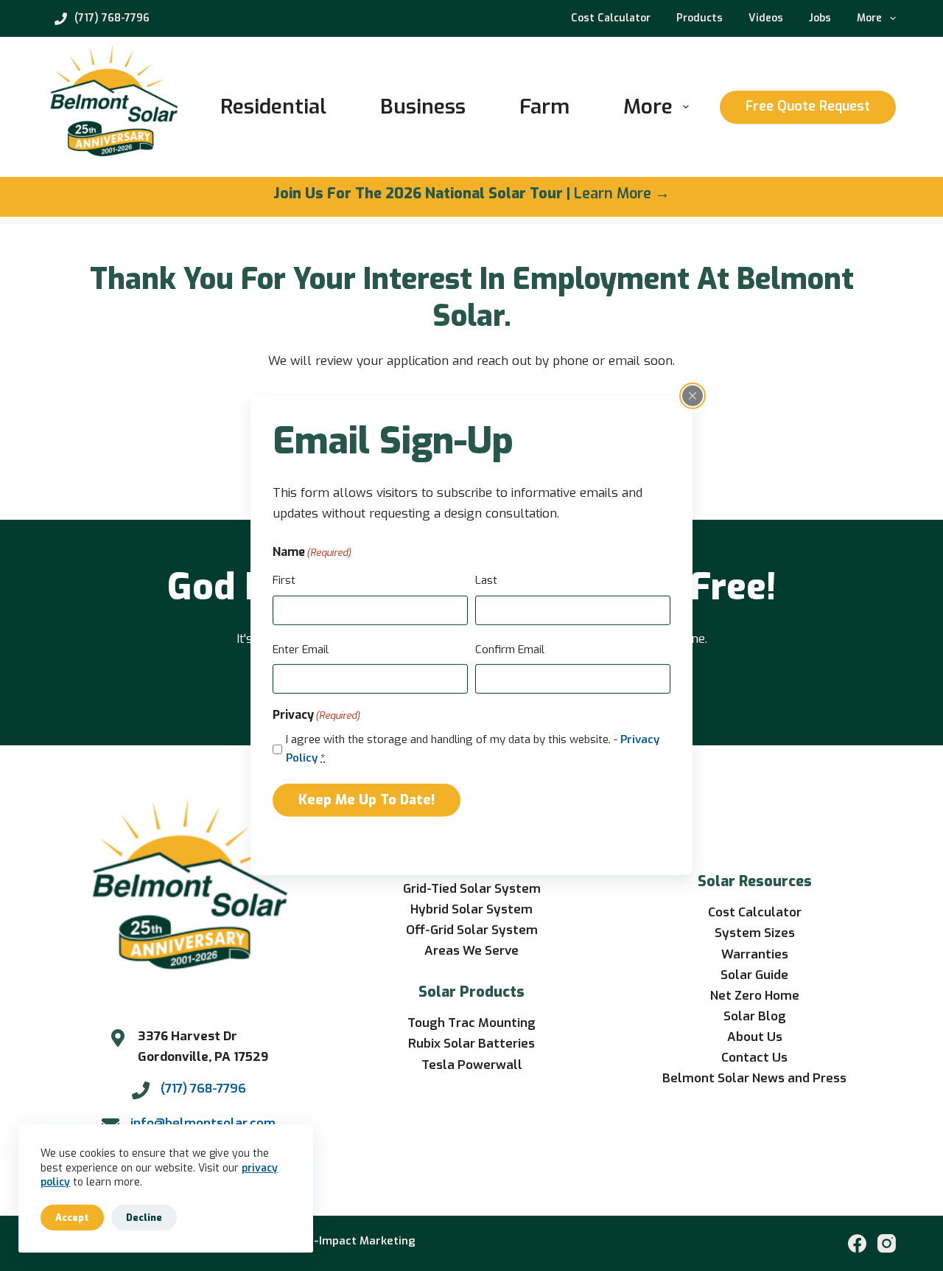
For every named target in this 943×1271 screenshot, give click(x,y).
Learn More (612, 193)
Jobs (820, 18)
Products (699, 18)
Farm (544, 106)
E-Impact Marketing (361, 1240)
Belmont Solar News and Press (754, 1078)
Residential (273, 106)
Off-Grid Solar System (472, 930)
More (869, 18)
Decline (144, 1217)
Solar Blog (754, 1016)
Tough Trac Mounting (471, 1022)
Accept (72, 1217)
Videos (766, 18)
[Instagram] (886, 1243)
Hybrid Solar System (471, 909)
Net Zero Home (754, 995)
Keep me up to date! (366, 799)
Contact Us (754, 1057)
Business (423, 106)
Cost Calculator (611, 18)
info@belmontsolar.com (203, 1123)
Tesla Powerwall (471, 1064)
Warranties (754, 954)
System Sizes (755, 932)
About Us (754, 1036)
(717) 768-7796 (112, 18)
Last (486, 580)
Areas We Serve (471, 950)
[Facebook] (857, 1243)
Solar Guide (754, 975)
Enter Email (301, 649)
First (284, 580)
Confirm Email (509, 649)
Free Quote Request (808, 106)
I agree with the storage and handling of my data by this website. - (472, 748)
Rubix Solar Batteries (471, 1043)
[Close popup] (692, 396)
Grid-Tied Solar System (472, 888)
